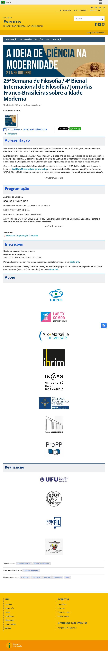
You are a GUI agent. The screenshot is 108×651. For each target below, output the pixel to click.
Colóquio (24, 577)
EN (96, 8)
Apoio (48, 39)
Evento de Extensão (41, 564)
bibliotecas (9, 620)
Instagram (12, 134)
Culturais (61, 608)
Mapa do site (95, 10)
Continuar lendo (55, 178)
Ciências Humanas (31, 571)
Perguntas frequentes (96, 32)
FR (104, 8)
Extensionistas (64, 612)
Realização (57, 39)
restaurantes (10, 624)
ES (100, 8)
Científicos (62, 604)
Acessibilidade (66, 10)
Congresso (36, 577)
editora (8, 628)
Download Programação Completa (22, 235)
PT (92, 8)
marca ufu (9, 608)
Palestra (47, 577)
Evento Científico (23, 564)
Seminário (58, 577)
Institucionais (63, 616)
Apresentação (11, 39)
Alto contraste (81, 10)
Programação (26, 39)
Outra (67, 577)
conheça (8, 604)
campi (7, 612)
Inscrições (38, 39)
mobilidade (9, 616)
